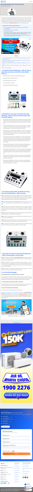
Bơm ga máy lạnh (16, 468)
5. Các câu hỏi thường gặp (6, 67)
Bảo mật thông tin (25, 473)
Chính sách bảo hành (26, 466)
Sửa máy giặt (16, 474)
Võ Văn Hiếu (9, 474)
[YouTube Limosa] (27, 477)
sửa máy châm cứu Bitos (13, 17)
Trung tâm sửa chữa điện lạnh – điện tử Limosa (10, 292)
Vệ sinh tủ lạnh (16, 479)
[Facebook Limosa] (23, 477)
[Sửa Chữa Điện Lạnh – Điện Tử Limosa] (7, 1)
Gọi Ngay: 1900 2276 (6, 426)
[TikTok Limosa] (25, 477)
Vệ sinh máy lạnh (16, 466)
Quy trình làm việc (25, 475)
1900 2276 (4, 470)
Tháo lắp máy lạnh (17, 472)
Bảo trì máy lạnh (16, 470)
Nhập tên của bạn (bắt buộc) (6, 435)
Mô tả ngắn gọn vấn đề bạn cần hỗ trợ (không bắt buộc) (9, 445)
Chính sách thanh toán (26, 471)
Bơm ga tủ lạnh (16, 481)
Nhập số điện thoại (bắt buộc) (6, 438)
